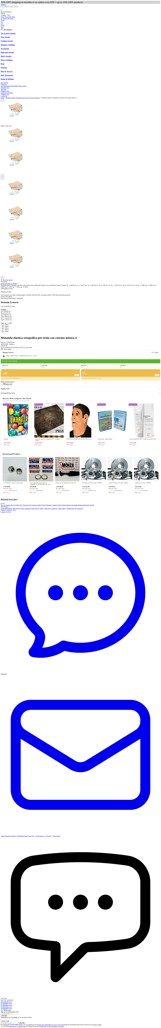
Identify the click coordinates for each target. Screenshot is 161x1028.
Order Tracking (61, 505)
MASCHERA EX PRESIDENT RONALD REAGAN (79, 439)
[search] (1, 10)
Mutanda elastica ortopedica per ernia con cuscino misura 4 (23, 98)
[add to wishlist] (1, 384)
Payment (43, 505)
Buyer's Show (20, 508)
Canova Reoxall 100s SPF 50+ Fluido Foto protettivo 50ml (143, 439)
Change (156, 352)
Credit (38, 505)
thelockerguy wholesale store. (17, 1026)
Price (20, 505)
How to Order (15, 505)
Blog (14, 508)
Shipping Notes (5, 388)
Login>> (9, 444)
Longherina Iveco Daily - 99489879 (143, 483)
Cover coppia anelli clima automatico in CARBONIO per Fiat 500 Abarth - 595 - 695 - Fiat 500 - (40, 483)
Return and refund (72, 505)
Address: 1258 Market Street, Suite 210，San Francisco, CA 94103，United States (35, 836)
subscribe (4, 1015)
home (2, 98)
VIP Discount (70, 508)
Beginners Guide (30, 508)
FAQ (9, 512)
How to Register (5, 505)
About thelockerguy (6, 508)
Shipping (49, 505)
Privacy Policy (39, 508)
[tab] (80, 298)
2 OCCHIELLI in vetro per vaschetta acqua (13, 483)
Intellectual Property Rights (86, 505)
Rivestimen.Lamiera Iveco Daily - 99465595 (92, 483)
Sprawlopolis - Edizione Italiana (105, 439)
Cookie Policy (61, 508)
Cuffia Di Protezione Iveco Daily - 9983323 (118, 483)
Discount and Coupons (29, 505)
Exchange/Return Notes (8, 393)
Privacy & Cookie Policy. (44, 1024)
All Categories (78, 508)
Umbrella (6, 439)
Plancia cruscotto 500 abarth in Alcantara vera (66, 483)
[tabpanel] (80, 317)
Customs (54, 505)
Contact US (4, 512)
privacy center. (97, 1024)
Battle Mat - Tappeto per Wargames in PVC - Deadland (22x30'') (47, 439)
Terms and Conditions (50, 508)
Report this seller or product (9, 283)
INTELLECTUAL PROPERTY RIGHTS (51, 1026)
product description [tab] (6, 296)
